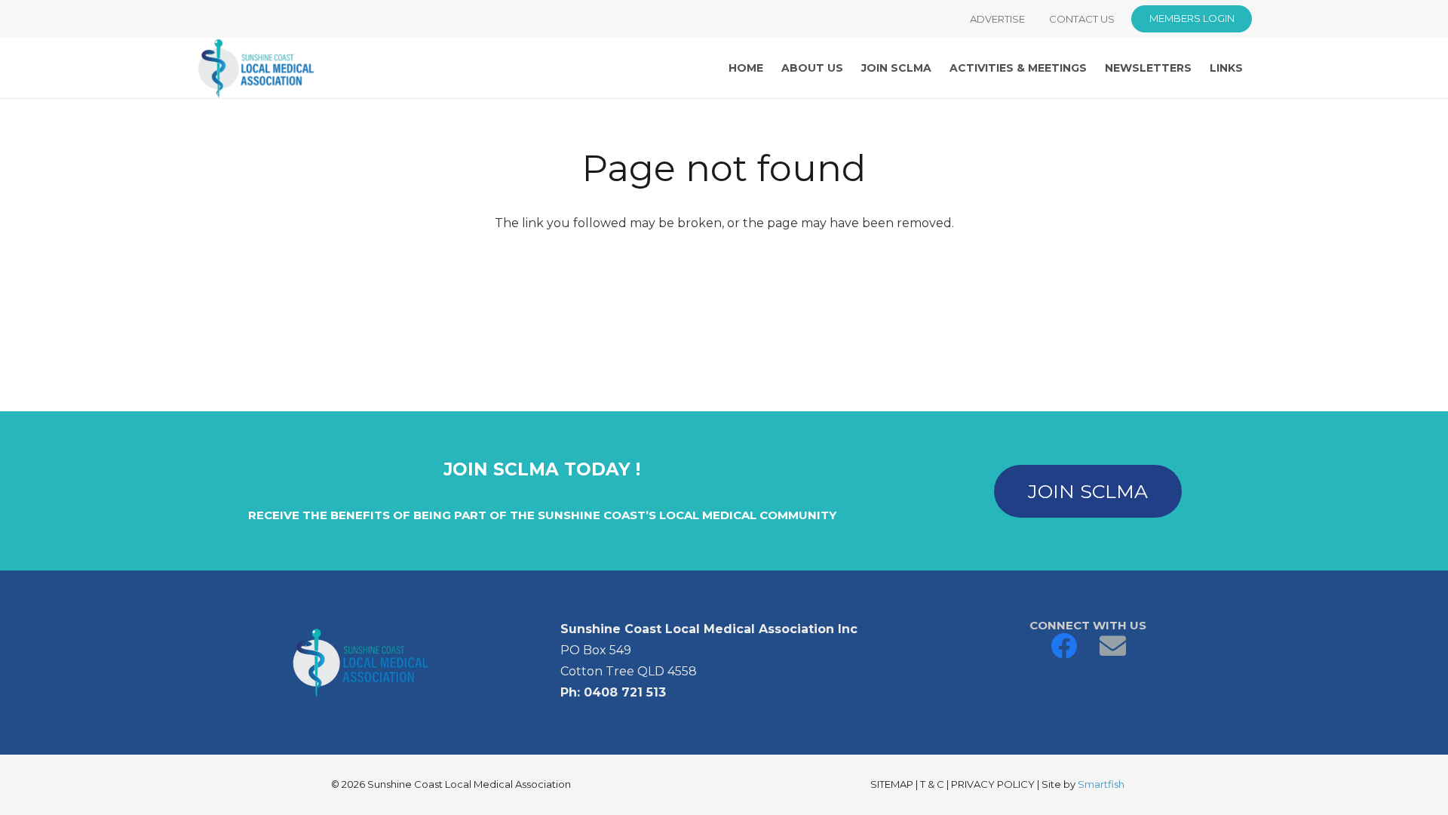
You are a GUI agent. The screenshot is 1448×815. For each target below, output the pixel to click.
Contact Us (1082, 19)
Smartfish (1101, 784)
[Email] (1113, 645)
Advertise (997, 19)
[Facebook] (1064, 645)
